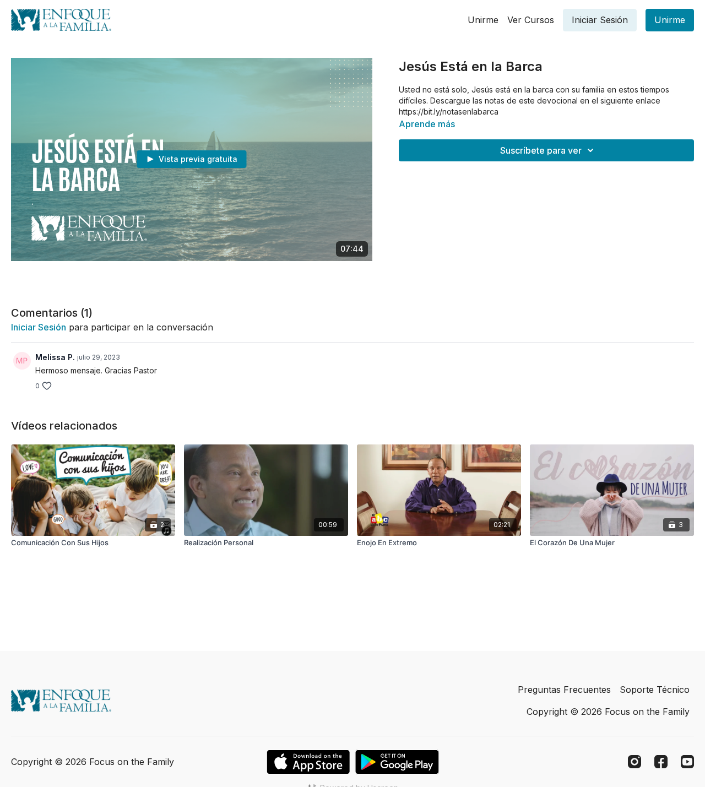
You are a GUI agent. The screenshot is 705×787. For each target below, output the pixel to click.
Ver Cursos (530, 19)
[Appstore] (308, 762)
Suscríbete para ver (541, 150)
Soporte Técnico (655, 689)
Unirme (483, 19)
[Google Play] (397, 762)
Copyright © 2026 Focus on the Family (608, 711)
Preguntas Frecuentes (564, 689)
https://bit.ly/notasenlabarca (448, 111)
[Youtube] (687, 761)
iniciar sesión (38, 327)
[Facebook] (661, 761)
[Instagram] (634, 761)
